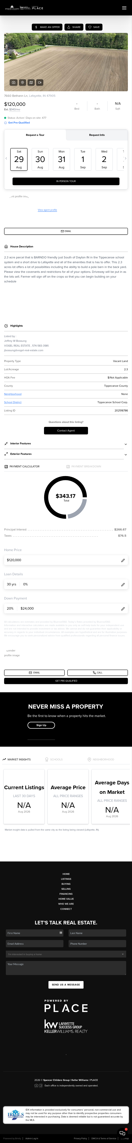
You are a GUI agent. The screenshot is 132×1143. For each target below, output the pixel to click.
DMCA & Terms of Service (103, 1138)
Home (66, 874)
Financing (66, 894)
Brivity (18, 1138)
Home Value (66, 898)
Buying (66, 884)
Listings (66, 879)
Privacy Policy (80, 1138)
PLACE (94, 1080)
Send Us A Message (66, 984)
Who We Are (66, 903)
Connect (66, 909)
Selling (66, 889)
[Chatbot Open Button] (122, 1133)
